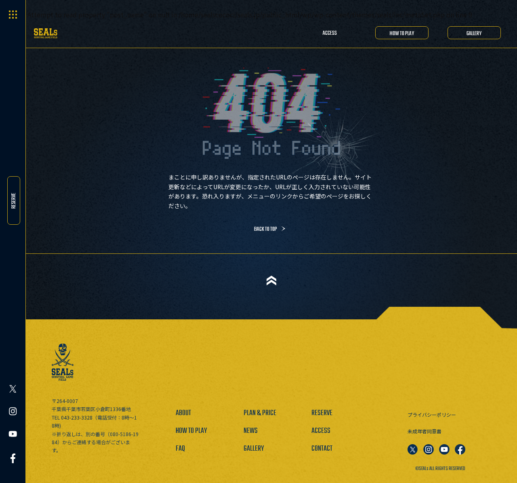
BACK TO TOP (265, 229)
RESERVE (14, 200)
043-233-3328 (76, 417)
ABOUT (183, 413)
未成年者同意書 (424, 431)
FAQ (180, 449)
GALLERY (474, 33)
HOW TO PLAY (401, 33)
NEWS (251, 431)
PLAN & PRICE (260, 413)
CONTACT (321, 449)
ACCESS (330, 33)
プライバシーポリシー (432, 414)
